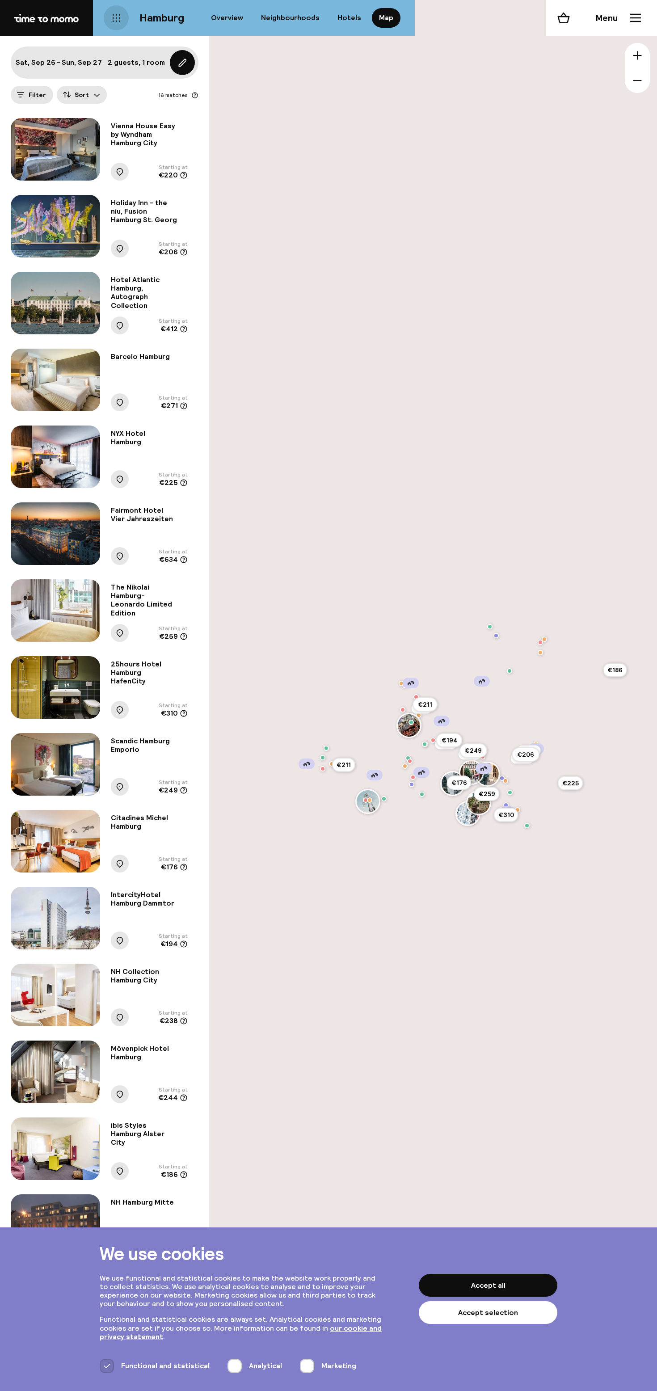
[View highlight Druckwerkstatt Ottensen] (322, 768)
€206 (525, 754)
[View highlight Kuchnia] (405, 766)
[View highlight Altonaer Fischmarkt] (384, 798)
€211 (425, 704)
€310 (506, 815)
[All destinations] (116, 17)
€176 (459, 783)
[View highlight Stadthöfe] (471, 772)
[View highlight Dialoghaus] (510, 792)
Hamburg (161, 18)
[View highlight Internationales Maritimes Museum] (506, 805)
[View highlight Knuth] (331, 764)
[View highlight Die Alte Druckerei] (505, 781)
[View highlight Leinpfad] (496, 635)
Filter (37, 95)
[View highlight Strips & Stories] (410, 761)
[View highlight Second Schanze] (416, 697)
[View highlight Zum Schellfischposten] (369, 800)
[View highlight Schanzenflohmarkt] (424, 744)
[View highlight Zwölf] (540, 642)
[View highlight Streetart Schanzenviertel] (411, 722)
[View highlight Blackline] (401, 683)
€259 (487, 794)
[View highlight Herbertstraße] (411, 784)
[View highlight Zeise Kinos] (322, 757)
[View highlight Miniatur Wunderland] (478, 802)
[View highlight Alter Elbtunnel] (422, 794)
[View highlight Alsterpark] (509, 671)
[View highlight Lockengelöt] (433, 740)
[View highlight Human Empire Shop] (402, 709)
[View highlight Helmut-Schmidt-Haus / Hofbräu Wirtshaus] (502, 778)
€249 (473, 750)
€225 (570, 783)
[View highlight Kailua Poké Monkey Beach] (540, 652)
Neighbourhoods (290, 17)
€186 (615, 670)
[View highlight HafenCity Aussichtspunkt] (527, 825)
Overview (227, 17)
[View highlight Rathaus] (487, 774)
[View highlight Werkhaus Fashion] (365, 800)
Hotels (349, 17)
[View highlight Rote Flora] (408, 725)
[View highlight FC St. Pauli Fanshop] (413, 777)
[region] (433, 695)
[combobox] (82, 95)
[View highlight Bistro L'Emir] (544, 639)
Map (386, 17)
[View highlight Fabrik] (326, 748)
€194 (449, 740)
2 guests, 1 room (136, 62)
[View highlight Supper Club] (490, 626)
